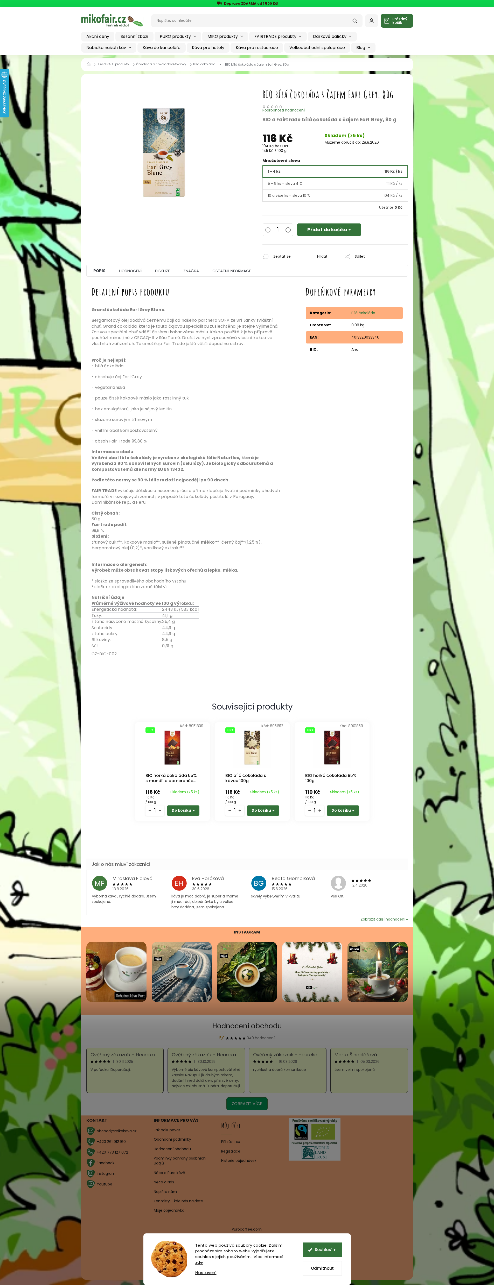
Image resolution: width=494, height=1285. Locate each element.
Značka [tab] (191, 270)
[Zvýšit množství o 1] (288, 230)
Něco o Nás (164, 1182)
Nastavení (206, 1273)
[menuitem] (97, 36)
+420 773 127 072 (112, 1152)
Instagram (106, 1173)
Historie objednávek (238, 1160)
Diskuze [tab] (162, 270)
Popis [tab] (99, 270)
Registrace (230, 1151)
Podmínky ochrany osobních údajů (180, 1161)
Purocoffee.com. (247, 1229)
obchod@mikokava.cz (117, 1131)
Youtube (104, 1184)
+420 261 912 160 (111, 1141)
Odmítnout (322, 1268)
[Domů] (90, 64)
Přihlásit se (230, 1142)
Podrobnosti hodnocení (283, 110)
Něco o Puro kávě (169, 1172)
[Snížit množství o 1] (268, 230)
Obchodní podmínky (172, 1139)
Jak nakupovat (167, 1130)
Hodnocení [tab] (130, 270)
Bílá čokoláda (363, 312)
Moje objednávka (169, 1210)
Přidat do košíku (327, 229)
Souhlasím (326, 1249)
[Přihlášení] (371, 20)
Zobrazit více (247, 1104)
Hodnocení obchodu (247, 1026)
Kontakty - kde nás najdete (178, 1201)
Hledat (357, 22)
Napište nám (165, 1191)
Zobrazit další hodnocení (383, 919)
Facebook (105, 1162)
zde (199, 1262)
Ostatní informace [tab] (231, 270)
